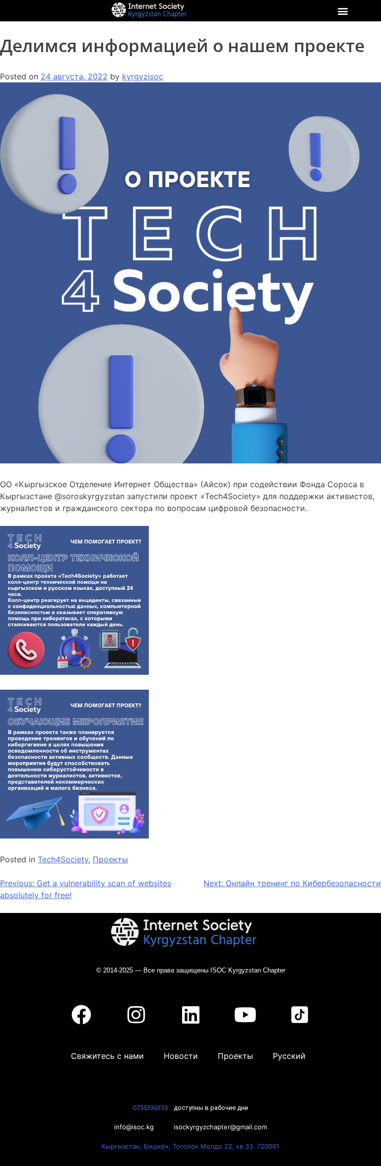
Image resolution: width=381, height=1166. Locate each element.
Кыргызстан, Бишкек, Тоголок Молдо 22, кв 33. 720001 (190, 1146)
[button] (343, 10)
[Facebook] (81, 1015)
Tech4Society (63, 859)
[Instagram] (136, 1015)
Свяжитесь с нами (107, 1056)
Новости (181, 1056)
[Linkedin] (190, 1015)
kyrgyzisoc (142, 76)
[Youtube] (245, 1015)
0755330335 (150, 1107)
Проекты (110, 859)
